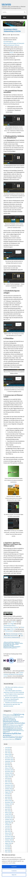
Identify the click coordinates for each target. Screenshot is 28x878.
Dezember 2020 (9, 836)
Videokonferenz (6, 731)
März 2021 (8, 831)
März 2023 (8, 798)
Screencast (19, 728)
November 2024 (9, 771)
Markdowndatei (9, 631)
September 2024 (9, 775)
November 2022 (9, 802)
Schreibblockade (9, 728)
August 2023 (8, 792)
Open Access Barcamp (11, 726)
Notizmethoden (8, 723)
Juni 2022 (7, 805)
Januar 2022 (8, 814)
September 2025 (9, 761)
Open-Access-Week (16, 724)
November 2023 (9, 787)
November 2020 (9, 838)
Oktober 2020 (8, 840)
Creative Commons (9, 714)
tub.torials (6, 4)
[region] (14, 865)
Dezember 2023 (9, 785)
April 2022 (7, 809)
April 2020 (7, 850)
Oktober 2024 (8, 773)
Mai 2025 (7, 763)
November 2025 (9, 759)
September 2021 (9, 821)
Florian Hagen (16, 34)
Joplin (19, 717)
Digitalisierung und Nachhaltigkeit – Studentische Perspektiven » (12, 647)
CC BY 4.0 (13, 621)
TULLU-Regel (10, 623)
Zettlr (10, 739)
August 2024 (8, 776)
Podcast (4, 728)
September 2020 (9, 841)
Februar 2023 (8, 800)
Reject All (14, 874)
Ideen (17, 717)
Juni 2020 (7, 846)
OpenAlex (16, 726)
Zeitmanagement (6, 739)
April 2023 (7, 797)
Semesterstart (16, 729)
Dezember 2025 (9, 757)
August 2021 (8, 822)
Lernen (13, 718)
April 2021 (7, 829)
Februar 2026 (8, 754)
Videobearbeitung (16, 637)
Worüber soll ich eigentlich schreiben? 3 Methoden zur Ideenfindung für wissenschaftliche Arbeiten (14, 699)
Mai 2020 (7, 848)
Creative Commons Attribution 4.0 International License (13, 674)
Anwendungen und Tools (16, 633)
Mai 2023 (7, 795)
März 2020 (8, 852)
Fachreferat (7, 715)
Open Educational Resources (12, 726)
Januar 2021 (8, 834)
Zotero (18, 739)
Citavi (4, 714)
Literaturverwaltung (9, 720)
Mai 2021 (7, 828)
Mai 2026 (7, 749)
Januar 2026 (8, 756)
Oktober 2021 (8, 819)
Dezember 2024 (9, 769)
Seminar (21, 729)
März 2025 (8, 766)
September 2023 (9, 790)
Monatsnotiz (8, 721)
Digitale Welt (7, 635)
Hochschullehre (14, 635)
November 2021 (9, 817)
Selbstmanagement (7, 729)
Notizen (16, 721)
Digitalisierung (18, 714)
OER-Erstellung (9, 725)
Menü (4, 17)
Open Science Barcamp (18, 727)
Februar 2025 (8, 768)
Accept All (14, 866)
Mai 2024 (7, 778)
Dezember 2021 (9, 816)
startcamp (5, 730)
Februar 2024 (8, 783)
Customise (14, 870)
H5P (13, 715)
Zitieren (13, 739)
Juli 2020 (7, 845)
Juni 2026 (7, 747)
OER (4, 725)
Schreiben (15, 728)
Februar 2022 (8, 812)
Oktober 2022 (8, 804)
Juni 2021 (7, 826)
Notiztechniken (19, 723)
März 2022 (8, 811)
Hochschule (17, 715)
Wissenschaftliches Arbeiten (12, 734)
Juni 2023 (7, 793)
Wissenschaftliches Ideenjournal (17, 736)
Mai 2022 (7, 807)
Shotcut (11, 52)
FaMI (11, 715)
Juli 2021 (7, 824)
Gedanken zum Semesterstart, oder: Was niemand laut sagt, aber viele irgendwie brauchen (13, 704)
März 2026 (8, 752)
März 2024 (8, 781)
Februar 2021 (8, 833)
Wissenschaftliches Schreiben (12, 737)
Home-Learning (12, 717)
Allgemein (8, 633)
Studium (22, 730)
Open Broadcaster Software (12, 45)
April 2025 (7, 764)
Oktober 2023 (8, 788)
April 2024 (7, 780)
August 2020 (8, 843)
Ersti (4, 715)
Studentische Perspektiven (14, 730)
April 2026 (7, 751)
